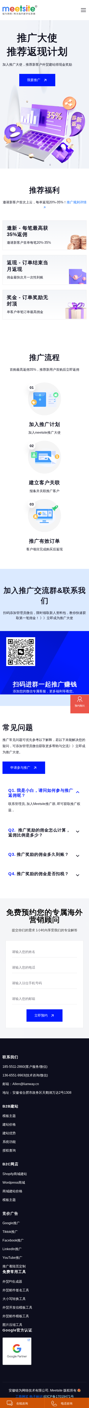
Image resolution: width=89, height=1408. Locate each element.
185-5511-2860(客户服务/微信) (24, 1066)
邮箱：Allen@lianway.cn (20, 1084)
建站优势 (9, 1133)
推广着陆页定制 (14, 1266)
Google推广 (11, 1223)
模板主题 (9, 1116)
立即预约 (41, 1015)
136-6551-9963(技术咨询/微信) (25, 1075)
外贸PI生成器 (12, 1281)
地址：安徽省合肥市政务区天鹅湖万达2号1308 (36, 1092)
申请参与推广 (20, 767)
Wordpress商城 (13, 1182)
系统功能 (9, 1142)
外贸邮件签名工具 (15, 1290)
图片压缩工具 (12, 1324)
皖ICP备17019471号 (58, 1396)
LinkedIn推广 (12, 1249)
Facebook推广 (13, 1240)
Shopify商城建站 (14, 1174)
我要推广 (33, 80)
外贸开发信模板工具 (17, 1307)
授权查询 (9, 1150)
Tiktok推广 (10, 1231)
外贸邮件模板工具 (15, 1316)
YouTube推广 (12, 1257)
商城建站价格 (12, 1191)
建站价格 (9, 1124)
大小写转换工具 (14, 1299)
